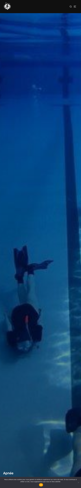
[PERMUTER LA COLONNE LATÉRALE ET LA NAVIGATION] (76, 6)
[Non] (78, 482)
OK (41, 485)
